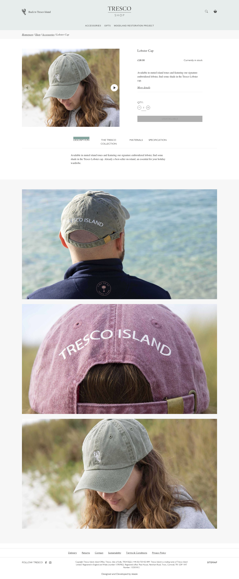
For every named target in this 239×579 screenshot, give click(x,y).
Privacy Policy (159, 552)
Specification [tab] (157, 139)
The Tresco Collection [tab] (109, 141)
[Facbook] (45, 562)
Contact (99, 552)
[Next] (114, 87)
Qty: (140, 102)
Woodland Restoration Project (134, 26)
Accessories (93, 26)
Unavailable (170, 119)
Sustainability (114, 552)
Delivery (72, 552)
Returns (86, 552)
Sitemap (212, 562)
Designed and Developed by (119, 573)
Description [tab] (81, 139)
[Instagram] (50, 562)
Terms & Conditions (136, 552)
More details (143, 87)
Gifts (107, 26)
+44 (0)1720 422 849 (141, 562)
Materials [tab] (136, 139)
